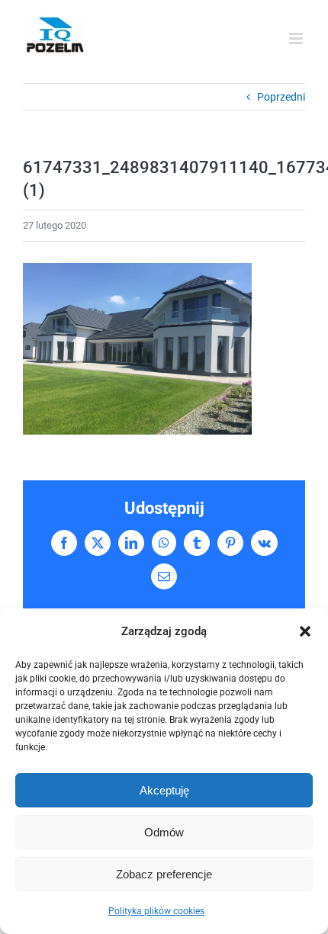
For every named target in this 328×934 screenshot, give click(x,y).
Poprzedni (281, 97)
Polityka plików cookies (156, 911)
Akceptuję (164, 790)
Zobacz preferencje (164, 874)
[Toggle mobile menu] (297, 38)
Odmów (164, 832)
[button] (305, 631)
